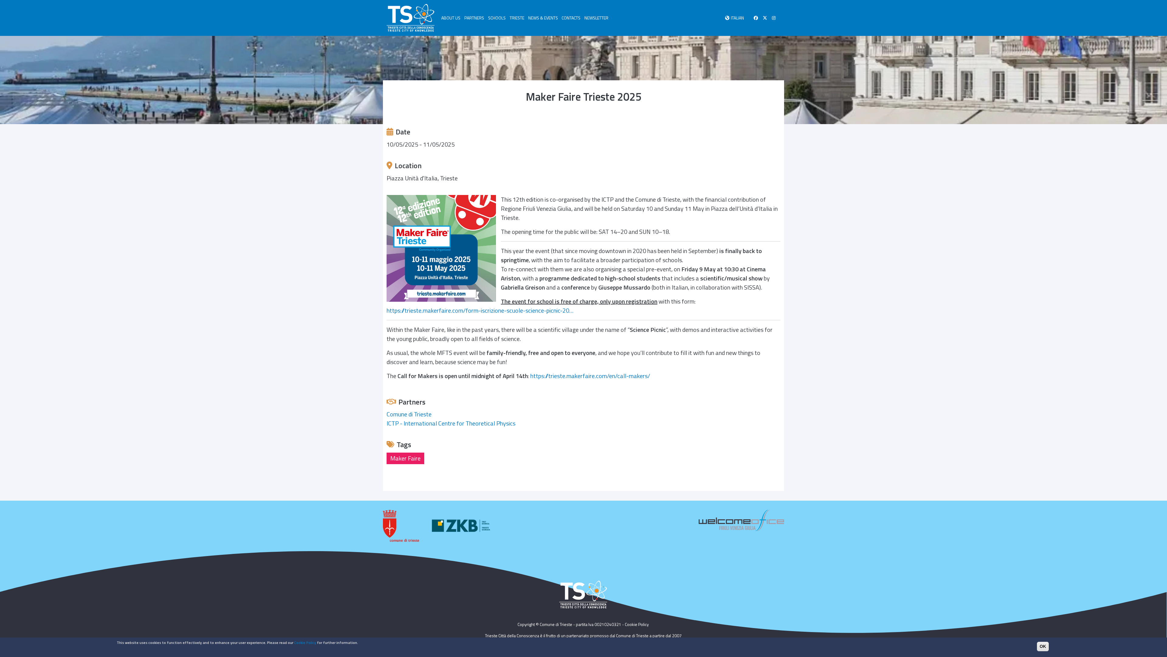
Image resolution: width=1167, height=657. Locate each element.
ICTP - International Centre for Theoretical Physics (451, 423)
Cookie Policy (637, 624)
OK (1043, 646)
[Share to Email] (776, 116)
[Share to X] (759, 116)
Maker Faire (405, 458)
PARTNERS (474, 18)
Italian (737, 18)
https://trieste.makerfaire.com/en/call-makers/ (590, 376)
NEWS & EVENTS (543, 18)
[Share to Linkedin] (768, 116)
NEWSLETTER (596, 18)
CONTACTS (571, 18)
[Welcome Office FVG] (741, 520)
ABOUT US (450, 18)
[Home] (411, 17)
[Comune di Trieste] (401, 526)
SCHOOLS (497, 18)
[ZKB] (462, 526)
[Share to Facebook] (751, 116)
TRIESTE (517, 18)
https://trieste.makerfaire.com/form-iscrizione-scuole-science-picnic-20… (480, 310)
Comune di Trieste (409, 414)
